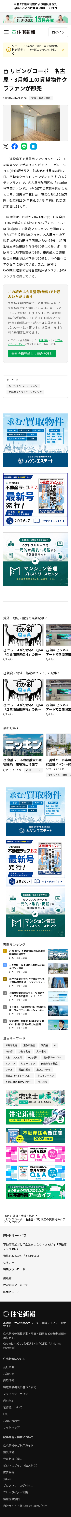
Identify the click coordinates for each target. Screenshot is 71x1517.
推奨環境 (8, 1452)
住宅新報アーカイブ (15, 1285)
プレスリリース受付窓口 (18, 1486)
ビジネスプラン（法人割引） (21, 1465)
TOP (6, 1215)
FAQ (5, 1414)
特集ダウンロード (14, 1269)
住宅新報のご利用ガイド (18, 1445)
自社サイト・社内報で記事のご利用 (25, 1506)
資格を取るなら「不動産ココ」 (22, 1256)
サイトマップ (11, 1427)
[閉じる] (63, 49)
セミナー (8, 1262)
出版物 (7, 1278)
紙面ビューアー (12, 1292)
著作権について (12, 1407)
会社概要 (8, 1367)
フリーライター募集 (15, 1492)
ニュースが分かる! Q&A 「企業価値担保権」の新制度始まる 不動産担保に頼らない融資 (24, 656)
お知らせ (8, 1374)
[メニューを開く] (6, 32)
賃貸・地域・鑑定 (23, 1215)
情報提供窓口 (11, 1499)
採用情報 (8, 1380)
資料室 (7, 1479)
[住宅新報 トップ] (24, 32)
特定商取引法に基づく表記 (19, 1387)
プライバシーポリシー (17, 1394)
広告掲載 (8, 1472)
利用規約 (43, 340)
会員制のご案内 (12, 1459)
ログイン (58, 32)
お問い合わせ (11, 1421)
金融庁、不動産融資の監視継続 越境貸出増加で (22, 762)
